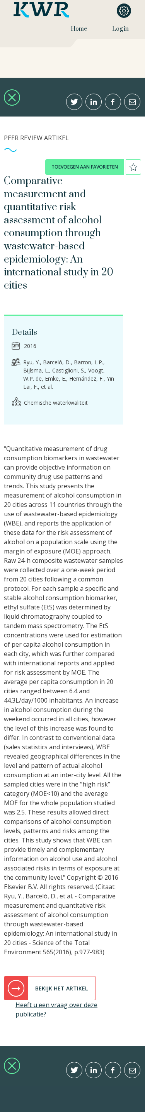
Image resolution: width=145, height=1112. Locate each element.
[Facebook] (113, 102)
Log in (120, 29)
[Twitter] (74, 102)
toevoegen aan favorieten (84, 167)
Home (79, 29)
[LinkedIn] (93, 102)
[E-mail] (132, 102)
